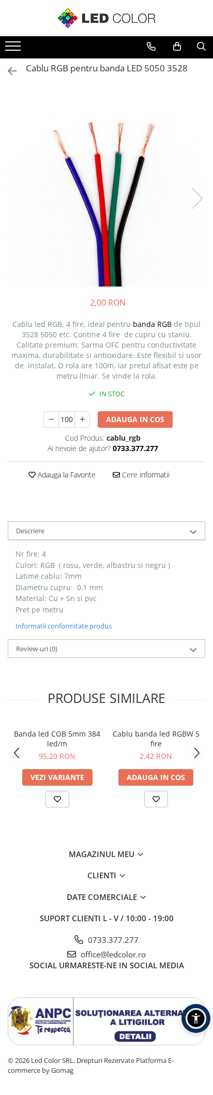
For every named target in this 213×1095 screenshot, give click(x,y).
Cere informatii (145, 474)
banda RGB (152, 324)
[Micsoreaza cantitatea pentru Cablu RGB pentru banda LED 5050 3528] (51, 419)
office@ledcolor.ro (112, 954)
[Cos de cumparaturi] (177, 46)
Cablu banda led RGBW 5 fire (156, 738)
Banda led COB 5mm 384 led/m (57, 738)
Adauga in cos (135, 419)
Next (197, 198)
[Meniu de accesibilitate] (195, 1018)
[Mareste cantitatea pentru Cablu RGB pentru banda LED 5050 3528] (82, 419)
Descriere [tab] (30, 530)
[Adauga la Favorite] (57, 799)
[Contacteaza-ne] (151, 46)
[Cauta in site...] (201, 46)
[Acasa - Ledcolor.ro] (106, 18)
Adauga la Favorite (66, 474)
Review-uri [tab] (36, 648)
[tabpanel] (106, 188)
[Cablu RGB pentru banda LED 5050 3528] (106, 188)
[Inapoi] (8, 71)
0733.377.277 (112, 940)
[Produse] (14, 49)
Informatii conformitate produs (64, 626)
